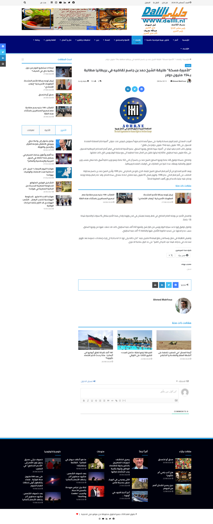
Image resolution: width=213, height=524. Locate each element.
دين (97, 40)
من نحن (165, 2)
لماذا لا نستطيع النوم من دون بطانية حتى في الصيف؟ (40, 69)
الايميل (147, 2)
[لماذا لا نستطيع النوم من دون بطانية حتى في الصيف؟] (64, 71)
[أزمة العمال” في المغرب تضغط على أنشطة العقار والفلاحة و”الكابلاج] (173, 340)
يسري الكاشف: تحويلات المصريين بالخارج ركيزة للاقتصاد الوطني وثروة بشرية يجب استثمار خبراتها (119, 466)
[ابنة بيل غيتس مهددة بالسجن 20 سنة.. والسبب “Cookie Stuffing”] (96, 491)
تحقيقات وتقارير (83, 40)
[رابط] (116, 400)
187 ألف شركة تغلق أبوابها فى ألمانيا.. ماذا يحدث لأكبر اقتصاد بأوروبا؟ (98, 355)
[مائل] (88, 400)
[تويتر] (135, 89)
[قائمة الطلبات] (100, 400)
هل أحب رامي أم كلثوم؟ (165, 474)
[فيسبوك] (141, 89)
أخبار (176, 40)
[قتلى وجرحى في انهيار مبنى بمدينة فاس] (140, 483)
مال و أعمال (66, 40)
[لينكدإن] (128, 89)
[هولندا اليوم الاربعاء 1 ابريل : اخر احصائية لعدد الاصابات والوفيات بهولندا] (64, 172)
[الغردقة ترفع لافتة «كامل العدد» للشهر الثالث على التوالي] (134, 340)
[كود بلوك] (112, 400)
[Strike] (96, 400)
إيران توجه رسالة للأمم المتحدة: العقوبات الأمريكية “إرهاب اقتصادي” (155, 196)
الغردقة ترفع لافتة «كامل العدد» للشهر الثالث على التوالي (136, 354)
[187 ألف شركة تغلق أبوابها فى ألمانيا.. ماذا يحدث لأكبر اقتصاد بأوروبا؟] (95, 340)
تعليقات (30, 130)
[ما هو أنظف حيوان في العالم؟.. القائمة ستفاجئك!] (96, 463)
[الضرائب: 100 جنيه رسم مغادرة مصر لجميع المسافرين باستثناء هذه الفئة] (124, 198)
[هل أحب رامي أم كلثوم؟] (183, 476)
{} (120, 400)
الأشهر (63, 130)
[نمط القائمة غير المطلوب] (104, 400)
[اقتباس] (108, 400)
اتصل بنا (156, 2)
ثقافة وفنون (50, 40)
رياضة (37, 40)
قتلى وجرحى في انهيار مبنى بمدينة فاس (119, 481)
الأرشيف (185, 48)
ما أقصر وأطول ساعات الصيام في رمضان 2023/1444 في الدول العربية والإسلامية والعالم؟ (38, 158)
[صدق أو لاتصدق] (64, 98)
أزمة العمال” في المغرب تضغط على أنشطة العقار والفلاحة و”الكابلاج (174, 354)
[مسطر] (92, 400)
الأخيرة (47, 130)
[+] (124, 400)
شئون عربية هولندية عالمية (157, 40)
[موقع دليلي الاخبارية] (164, 20)
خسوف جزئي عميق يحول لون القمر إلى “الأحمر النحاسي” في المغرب (33, 464)
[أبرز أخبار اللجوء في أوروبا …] (140, 496)
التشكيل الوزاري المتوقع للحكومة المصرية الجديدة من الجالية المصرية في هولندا (40, 186)
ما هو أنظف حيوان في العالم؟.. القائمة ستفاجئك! (75, 462)
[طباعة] (155, 285)
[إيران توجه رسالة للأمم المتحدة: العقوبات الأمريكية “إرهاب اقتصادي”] (183, 198)
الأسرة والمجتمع (122, 40)
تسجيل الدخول (87, 381)
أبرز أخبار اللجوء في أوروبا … (121, 494)
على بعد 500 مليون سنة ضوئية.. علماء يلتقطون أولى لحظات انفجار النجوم (33, 481)
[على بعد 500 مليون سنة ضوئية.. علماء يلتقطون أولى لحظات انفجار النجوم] (53, 480)
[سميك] (84, 400)
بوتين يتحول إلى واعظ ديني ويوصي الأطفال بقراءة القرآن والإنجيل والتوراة (40, 144)
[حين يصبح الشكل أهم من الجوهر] (183, 489)
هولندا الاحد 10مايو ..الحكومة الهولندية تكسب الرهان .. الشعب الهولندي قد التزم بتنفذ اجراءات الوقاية (38, 201)
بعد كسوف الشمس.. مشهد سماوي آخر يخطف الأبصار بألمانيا (76, 476)
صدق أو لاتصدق (46, 95)
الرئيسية (185, 40)
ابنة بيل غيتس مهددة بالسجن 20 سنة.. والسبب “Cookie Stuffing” (75, 491)
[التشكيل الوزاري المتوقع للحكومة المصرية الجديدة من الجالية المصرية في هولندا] (64, 186)
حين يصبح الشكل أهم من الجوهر (163, 486)
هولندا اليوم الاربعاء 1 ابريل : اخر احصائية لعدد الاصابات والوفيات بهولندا (38, 172)
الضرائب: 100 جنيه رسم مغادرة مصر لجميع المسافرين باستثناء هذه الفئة (96, 196)
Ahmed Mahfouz (179, 81)
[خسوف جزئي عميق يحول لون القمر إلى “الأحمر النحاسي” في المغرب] (53, 463)
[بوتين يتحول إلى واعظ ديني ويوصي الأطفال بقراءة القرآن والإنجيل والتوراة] (64, 144)
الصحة (107, 40)
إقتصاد (138, 40)
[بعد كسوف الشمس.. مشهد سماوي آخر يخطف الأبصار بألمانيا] (96, 477)
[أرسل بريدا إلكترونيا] (171, 81)
